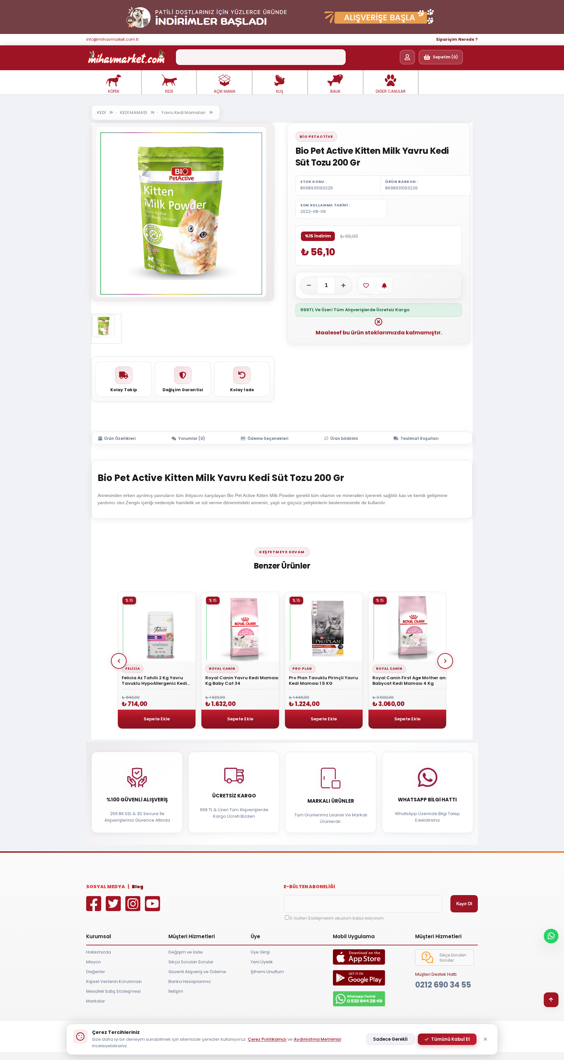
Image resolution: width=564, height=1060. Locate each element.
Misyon (93, 962)
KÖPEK (113, 91)
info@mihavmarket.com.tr (112, 39)
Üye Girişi (260, 952)
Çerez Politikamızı (267, 1039)
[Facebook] (95, 908)
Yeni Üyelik (262, 962)
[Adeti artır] (343, 285)
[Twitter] (115, 908)
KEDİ (169, 91)
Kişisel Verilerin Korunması (114, 981)
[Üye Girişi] (407, 57)
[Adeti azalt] (309, 285)
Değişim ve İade (185, 952)
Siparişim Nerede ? (457, 39)
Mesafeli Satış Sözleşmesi (113, 991)
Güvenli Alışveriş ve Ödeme (197, 972)
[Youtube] (154, 908)
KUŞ (279, 91)
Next (445, 661)
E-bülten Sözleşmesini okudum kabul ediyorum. (337, 918)
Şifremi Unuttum (267, 972)
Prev (119, 661)
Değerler (95, 972)
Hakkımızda (98, 952)
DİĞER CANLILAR (391, 91)
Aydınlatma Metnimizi (317, 1039)
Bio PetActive (316, 136)
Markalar (95, 1001)
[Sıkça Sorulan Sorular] (444, 964)
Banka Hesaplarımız (189, 981)
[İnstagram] (134, 908)
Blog (137, 886)
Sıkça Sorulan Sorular (190, 962)
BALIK (335, 91)
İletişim (175, 991)
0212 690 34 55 (443, 985)
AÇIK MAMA (224, 91)
